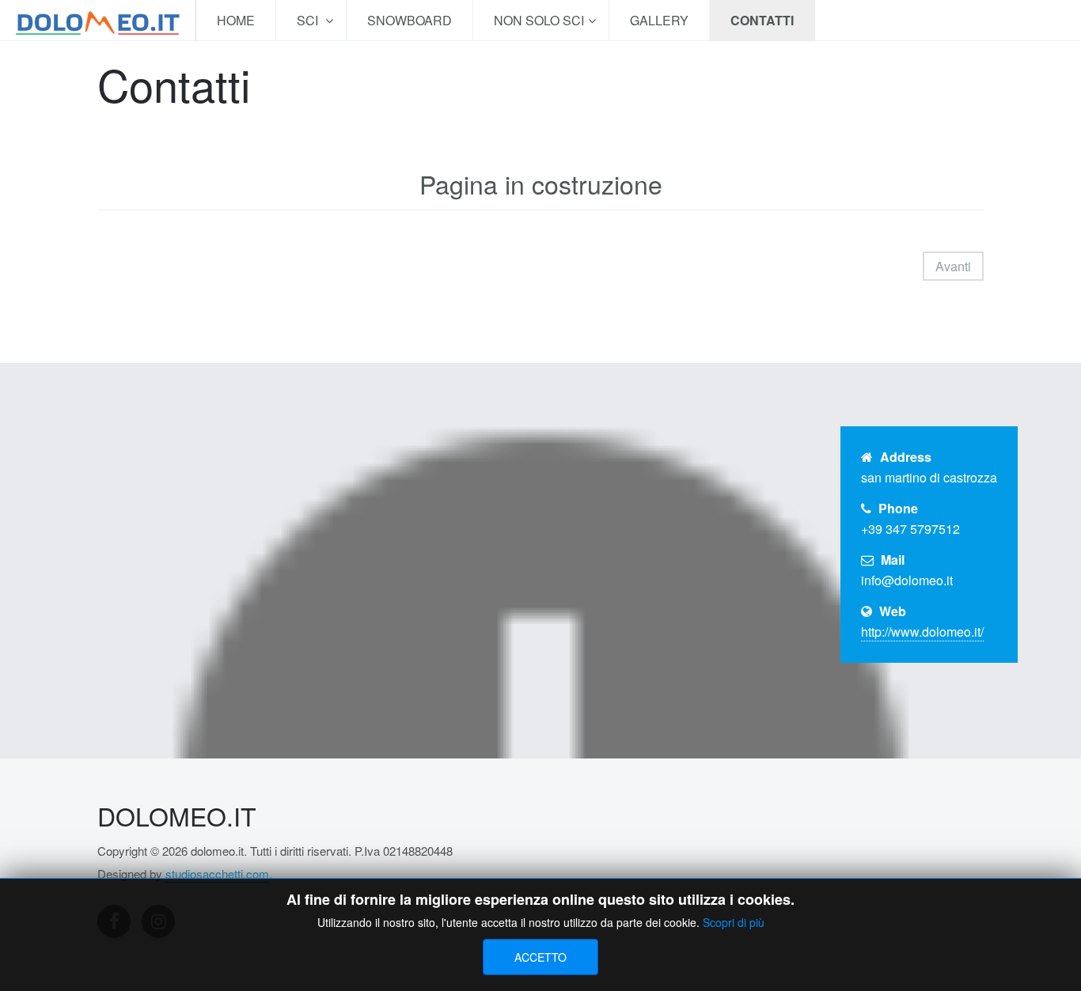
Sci (309, 20)
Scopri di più (733, 922)
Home (236, 20)
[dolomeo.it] (98, 20)
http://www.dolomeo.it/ (922, 631)
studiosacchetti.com (217, 873)
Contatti (762, 20)
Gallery (659, 20)
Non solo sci (539, 20)
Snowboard (409, 20)
